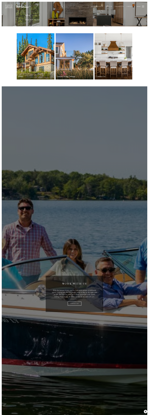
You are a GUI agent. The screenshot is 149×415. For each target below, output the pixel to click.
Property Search (97, 6)
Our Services (119, 6)
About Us (109, 6)
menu (139, 6)
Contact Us (131, 6)
